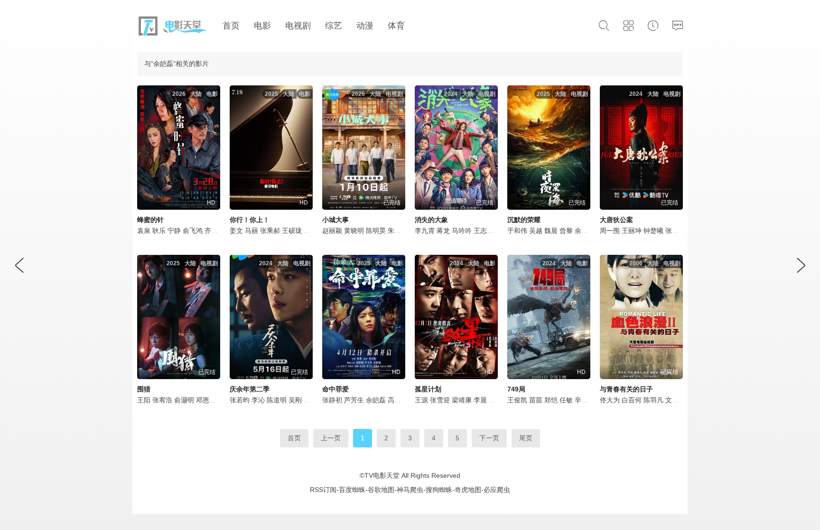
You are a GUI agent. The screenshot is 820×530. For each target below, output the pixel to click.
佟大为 (610, 400)
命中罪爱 (335, 389)
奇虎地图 (468, 489)
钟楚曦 (653, 230)
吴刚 (295, 400)
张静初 (332, 400)
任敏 (566, 400)
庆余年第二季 (250, 389)
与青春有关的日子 (626, 389)
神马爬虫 (410, 489)
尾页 (525, 438)
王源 (421, 400)
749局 (516, 389)
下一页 (489, 438)
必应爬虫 (497, 489)
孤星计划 (428, 389)
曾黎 (566, 230)
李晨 (480, 400)
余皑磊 (376, 400)
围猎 (143, 389)
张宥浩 (162, 400)
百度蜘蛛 (352, 489)
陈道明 (277, 400)
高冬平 (398, 400)
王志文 (484, 230)
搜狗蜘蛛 (439, 489)
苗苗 (535, 400)
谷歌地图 (381, 489)
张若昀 (240, 400)
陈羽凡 (653, 400)
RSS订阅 (323, 489)
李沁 (258, 400)
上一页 (331, 438)
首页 (294, 438)
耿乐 (159, 230)
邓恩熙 (206, 400)
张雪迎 (440, 400)
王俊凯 (517, 400)
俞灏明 (184, 400)
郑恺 (551, 400)
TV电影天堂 (382, 475)
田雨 (310, 400)
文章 (672, 400)
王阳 (143, 400)
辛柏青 (585, 400)
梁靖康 (462, 400)
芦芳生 (354, 400)
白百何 (632, 400)
